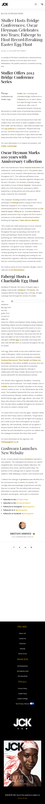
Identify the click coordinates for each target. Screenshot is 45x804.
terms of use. (22, 798)
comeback (21, 290)
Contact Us (22, 638)
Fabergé (15, 202)
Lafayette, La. (23, 99)
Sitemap (22, 649)
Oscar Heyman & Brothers (30, 167)
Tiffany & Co (19, 211)
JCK (5, 4)
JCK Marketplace (17, 270)
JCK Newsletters (22, 666)
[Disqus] (22, 582)
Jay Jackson (9, 128)
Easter (32, 290)
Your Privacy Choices (22, 704)
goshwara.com (27, 479)
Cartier (18, 217)
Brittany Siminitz (20, 533)
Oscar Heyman (25, 185)
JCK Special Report (23, 503)
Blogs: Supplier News (12, 13)
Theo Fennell (23, 360)
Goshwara (28, 459)
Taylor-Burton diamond (29, 220)
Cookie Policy (22, 694)
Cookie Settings (22, 699)
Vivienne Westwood (9, 360)
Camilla (4, 386)
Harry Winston (34, 211)
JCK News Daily (22, 499)
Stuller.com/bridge (9, 146)
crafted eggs (14, 340)
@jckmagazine (28, 507)
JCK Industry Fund (22, 671)
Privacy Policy (22, 688)
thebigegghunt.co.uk (9, 442)
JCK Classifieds (22, 676)
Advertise (22, 644)
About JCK (22, 633)
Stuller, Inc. (21, 93)
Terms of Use (22, 654)
